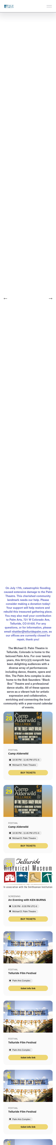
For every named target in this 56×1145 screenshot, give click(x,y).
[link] (28, 772)
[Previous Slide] (5, 298)
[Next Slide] (50, 298)
